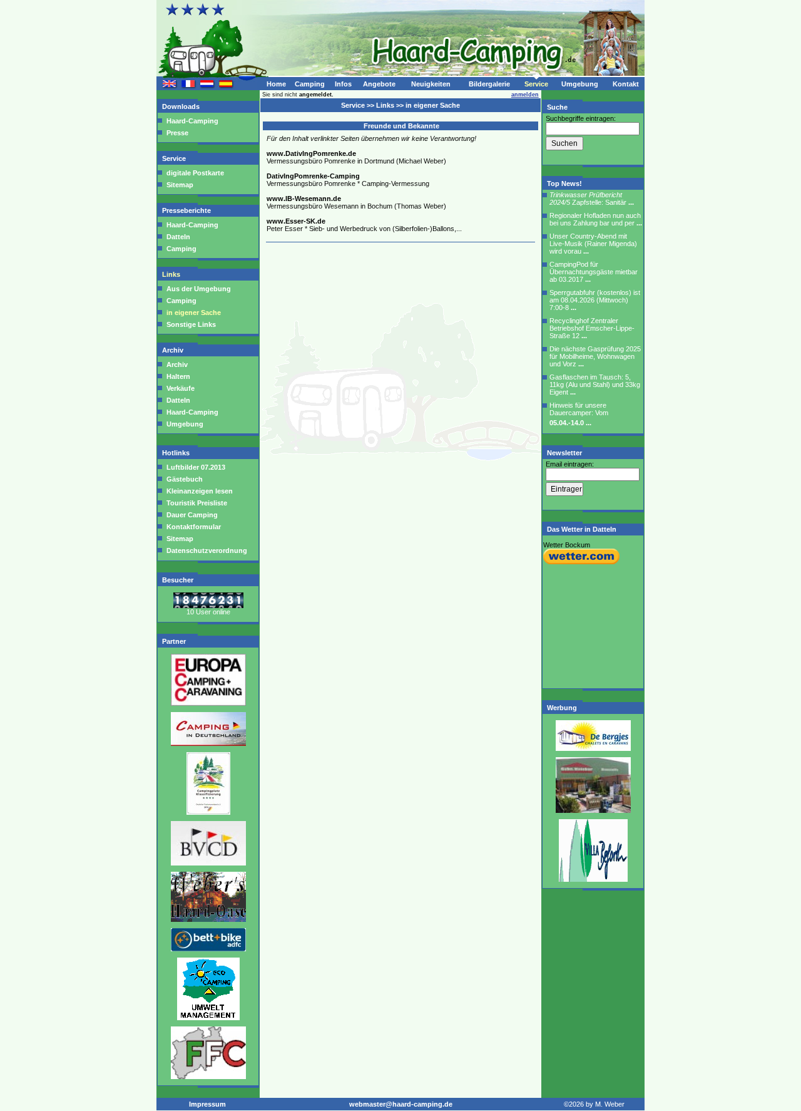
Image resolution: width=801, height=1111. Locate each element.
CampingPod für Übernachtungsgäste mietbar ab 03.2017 (593, 272)
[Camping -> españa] (226, 86)
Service (536, 84)
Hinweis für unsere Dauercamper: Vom (578, 413)
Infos (343, 84)
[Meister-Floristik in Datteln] (593, 879)
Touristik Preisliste (196, 503)
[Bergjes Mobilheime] (593, 748)
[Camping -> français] (188, 86)
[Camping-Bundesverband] (208, 863)
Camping (310, 84)
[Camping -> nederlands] (207, 86)
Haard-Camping (192, 121)
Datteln (178, 236)
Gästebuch (184, 479)
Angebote (379, 84)
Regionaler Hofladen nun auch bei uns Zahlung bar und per (595, 219)
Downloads (182, 106)
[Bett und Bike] (208, 949)
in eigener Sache (194, 312)
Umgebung (579, 84)
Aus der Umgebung (199, 288)
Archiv (173, 350)
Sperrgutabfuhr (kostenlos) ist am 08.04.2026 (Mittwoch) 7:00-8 (594, 300)
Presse (177, 133)
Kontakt (626, 84)
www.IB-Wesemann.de (304, 198)
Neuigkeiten (431, 84)
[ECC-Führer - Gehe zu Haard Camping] (208, 703)
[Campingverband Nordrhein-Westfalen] (208, 1076)
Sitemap (180, 185)
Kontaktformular (193, 526)
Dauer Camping (191, 515)
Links (172, 274)
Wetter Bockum (566, 545)
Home (276, 84)
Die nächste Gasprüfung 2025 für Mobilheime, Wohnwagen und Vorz (595, 356)
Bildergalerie (489, 84)
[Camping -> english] (169, 86)
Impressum (207, 1104)
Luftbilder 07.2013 (195, 467)
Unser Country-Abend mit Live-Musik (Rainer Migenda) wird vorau (593, 243)
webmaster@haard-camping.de (400, 1104)
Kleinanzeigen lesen (199, 491)
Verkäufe (180, 388)
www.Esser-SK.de (296, 221)
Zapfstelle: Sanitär (591, 198)
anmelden (525, 94)
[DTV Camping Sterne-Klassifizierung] (208, 812)
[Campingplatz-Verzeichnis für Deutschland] (208, 743)
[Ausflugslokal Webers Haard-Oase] (208, 919)
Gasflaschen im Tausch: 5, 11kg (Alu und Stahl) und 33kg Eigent (594, 384)
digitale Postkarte (195, 173)
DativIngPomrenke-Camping (313, 176)
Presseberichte (187, 210)
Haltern (178, 376)
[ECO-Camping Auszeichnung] (208, 1017)
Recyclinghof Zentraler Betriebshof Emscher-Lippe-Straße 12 (592, 328)
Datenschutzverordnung (206, 550)
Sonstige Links (191, 324)
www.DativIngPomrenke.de (311, 153)
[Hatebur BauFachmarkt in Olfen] (593, 810)
